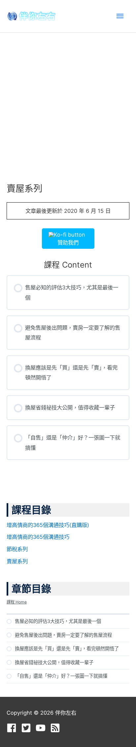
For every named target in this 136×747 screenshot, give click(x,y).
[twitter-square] (27, 728)
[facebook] (13, 728)
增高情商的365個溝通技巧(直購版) (48, 525)
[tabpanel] (68, 225)
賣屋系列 (17, 561)
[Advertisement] (68, 104)
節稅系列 (17, 549)
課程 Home (17, 602)
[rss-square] (56, 728)
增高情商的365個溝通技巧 (38, 537)
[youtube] (42, 728)
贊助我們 (68, 242)
